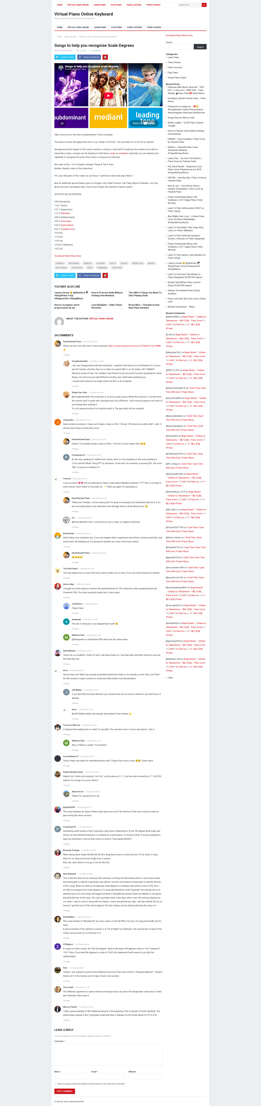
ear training (74, 263)
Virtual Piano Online (78, 5)
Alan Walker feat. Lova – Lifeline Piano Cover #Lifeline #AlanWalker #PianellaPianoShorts (186, 219)
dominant (60, 263)
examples (123, 153)
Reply (68, 355)
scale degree (77, 268)
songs (112, 153)
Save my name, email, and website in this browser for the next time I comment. (91, 1084)
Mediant (65, 213)
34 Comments (95, 51)
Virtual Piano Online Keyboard (83, 14)
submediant (102, 268)
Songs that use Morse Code (181, 117)
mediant (151, 263)
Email (94, 1072)
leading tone (137, 263)
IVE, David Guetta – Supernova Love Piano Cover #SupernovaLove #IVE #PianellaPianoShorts (185, 169)
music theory (61, 268)
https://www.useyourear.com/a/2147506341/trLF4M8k (134, 346)
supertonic (117, 268)
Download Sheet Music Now (67, 256)
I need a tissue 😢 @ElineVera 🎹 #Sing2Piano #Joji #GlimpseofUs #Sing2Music (71, 295)
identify (124, 263)
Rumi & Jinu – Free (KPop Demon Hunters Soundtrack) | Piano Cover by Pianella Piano (185, 189)
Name (57, 1072)
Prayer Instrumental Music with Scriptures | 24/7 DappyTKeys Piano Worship (185, 200)
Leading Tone (67, 229)
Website (132, 1072)
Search (169, 42)
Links (170, 677)
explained (101, 263)
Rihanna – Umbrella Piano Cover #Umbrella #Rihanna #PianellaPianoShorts (183, 150)
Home (59, 5)
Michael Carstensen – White (181, 307)
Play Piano (116, 5)
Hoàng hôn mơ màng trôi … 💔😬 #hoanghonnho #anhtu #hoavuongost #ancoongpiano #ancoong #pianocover (186, 109)
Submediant (67, 225)
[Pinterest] (105, 57)
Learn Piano (100, 5)
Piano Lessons (134, 5)
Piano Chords (153, 5)
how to (113, 263)
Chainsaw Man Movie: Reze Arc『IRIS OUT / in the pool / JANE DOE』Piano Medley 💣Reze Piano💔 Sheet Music (186, 90)
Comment (59, 1041)
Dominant (65, 221)
